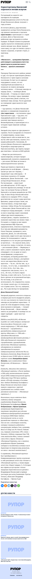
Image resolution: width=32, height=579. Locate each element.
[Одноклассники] (5, 485)
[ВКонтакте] (2, 485)
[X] (12, 485)
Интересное (15, 12)
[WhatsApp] (18, 485)
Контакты (19, 575)
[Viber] (15, 485)
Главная (12, 575)
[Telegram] (8, 485)
